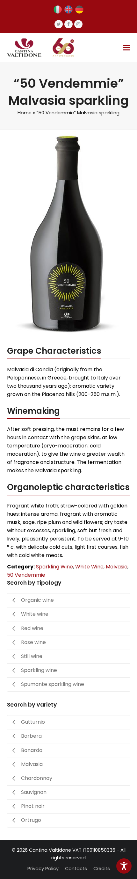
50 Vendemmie (26, 575)
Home (25, 113)
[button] (126, 47)
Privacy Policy (43, 868)
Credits (101, 868)
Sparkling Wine (54, 566)
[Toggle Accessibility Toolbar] (124, 866)
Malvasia (116, 566)
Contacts (76, 868)
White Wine (89, 566)
